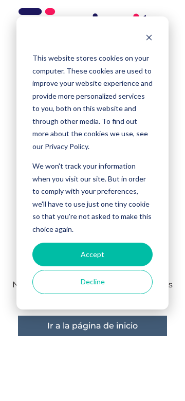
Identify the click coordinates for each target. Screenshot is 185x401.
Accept (92, 254)
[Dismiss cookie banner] (149, 38)
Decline (93, 281)
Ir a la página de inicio (92, 326)
